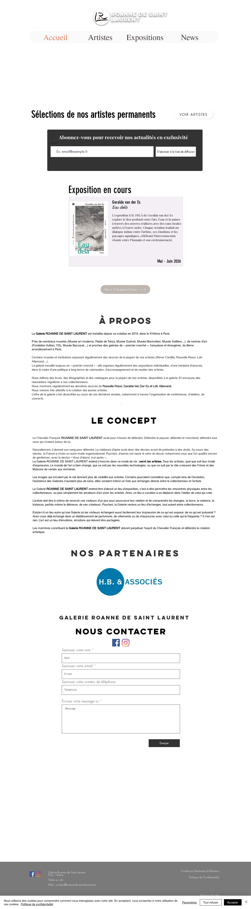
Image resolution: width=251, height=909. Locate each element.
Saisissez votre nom (76, 650)
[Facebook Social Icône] (32, 874)
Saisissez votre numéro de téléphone (88, 681)
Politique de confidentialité (37, 904)
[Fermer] (246, 902)
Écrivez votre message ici (80, 701)
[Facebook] (116, 643)
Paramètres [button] (189, 902)
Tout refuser (210, 902)
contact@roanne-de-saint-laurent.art (76, 884)
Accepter (232, 902)
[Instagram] (125, 643)
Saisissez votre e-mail (78, 665)
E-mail (53, 143)
